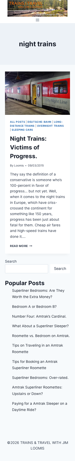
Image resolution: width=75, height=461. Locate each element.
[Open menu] (37, 20)
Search (11, 261)
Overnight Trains (50, 125)
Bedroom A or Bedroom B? (34, 306)
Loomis (19, 165)
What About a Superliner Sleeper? (40, 326)
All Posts (17, 121)
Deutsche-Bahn (39, 121)
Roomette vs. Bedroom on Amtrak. (41, 336)
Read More (21, 246)
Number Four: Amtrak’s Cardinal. (39, 316)
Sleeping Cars (22, 129)
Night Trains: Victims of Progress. (28, 147)
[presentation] (37, 93)
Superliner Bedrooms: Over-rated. (41, 378)
